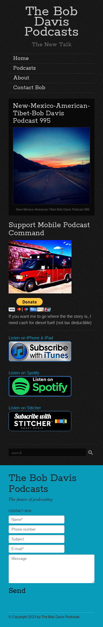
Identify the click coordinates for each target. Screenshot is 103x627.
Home (21, 58)
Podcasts (24, 68)
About (21, 78)
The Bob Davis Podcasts (51, 21)
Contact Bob (29, 87)
